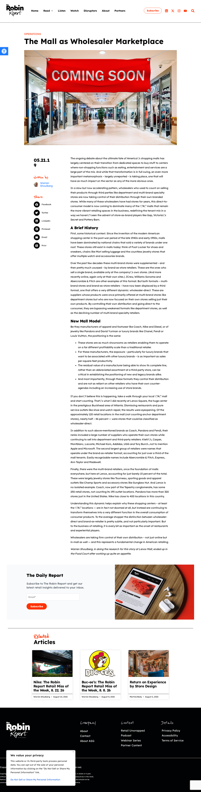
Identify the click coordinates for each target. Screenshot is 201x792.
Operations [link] (32, 33)
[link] (4, 51)
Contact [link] (85, 736)
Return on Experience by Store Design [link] (148, 684)
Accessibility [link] (170, 735)
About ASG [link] (87, 741)
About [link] (84, 731)
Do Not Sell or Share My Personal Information (35, 779)
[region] (40, 768)
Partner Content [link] (131, 745)
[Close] (73, 751)
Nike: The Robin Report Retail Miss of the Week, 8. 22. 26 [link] (51, 686)
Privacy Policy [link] (171, 730)
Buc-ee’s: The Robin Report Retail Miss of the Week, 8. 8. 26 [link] (99, 686)
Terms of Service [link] (173, 740)
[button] (51, 10)
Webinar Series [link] (131, 740)
